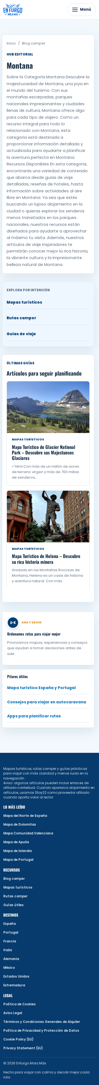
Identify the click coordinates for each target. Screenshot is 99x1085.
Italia (7, 950)
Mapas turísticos (24, 302)
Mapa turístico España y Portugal (41, 687)
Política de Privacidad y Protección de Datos (41, 1030)
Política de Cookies (19, 1004)
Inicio (11, 43)
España (9, 924)
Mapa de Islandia (17, 851)
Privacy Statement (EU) (23, 1048)
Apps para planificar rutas (34, 716)
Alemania (11, 959)
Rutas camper (21, 318)
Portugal (10, 932)
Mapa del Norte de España (25, 816)
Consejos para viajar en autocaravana (46, 702)
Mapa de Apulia (16, 842)
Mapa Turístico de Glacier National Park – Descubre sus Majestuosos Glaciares (43, 452)
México (9, 967)
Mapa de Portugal (18, 860)
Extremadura (14, 985)
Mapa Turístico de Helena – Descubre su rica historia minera (46, 559)
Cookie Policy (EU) (18, 1039)
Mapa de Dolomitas (19, 824)
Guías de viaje (21, 334)
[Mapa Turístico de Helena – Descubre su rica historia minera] (48, 516)
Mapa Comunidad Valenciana (28, 833)
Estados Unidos (16, 976)
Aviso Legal (12, 1013)
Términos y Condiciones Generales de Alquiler (41, 1022)
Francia (9, 941)
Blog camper (33, 43)
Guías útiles (13, 905)
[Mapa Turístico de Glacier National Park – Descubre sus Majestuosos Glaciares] (48, 407)
